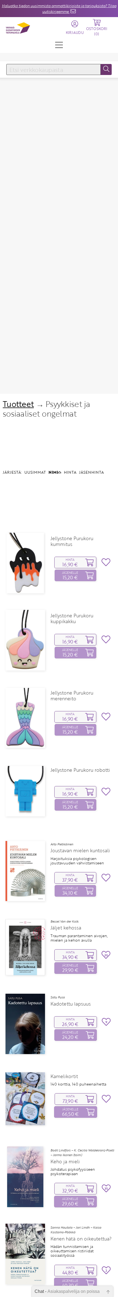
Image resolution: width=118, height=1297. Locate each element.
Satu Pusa (57, 997)
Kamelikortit (64, 1076)
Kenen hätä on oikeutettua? (80, 1239)
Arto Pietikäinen (61, 844)
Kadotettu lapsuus (70, 1004)
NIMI (53, 472)
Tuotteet (18, 404)
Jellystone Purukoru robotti (80, 770)
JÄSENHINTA (91, 472)
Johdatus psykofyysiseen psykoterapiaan (72, 1171)
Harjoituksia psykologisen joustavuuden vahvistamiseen (77, 860)
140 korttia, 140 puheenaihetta (78, 1084)
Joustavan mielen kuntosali (80, 850)
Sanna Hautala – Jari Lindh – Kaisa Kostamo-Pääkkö (75, 1229)
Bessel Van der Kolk (64, 921)
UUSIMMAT (35, 472)
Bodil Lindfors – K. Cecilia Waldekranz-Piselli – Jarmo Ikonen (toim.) (82, 1152)
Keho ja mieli (65, 1161)
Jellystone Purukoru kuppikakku (71, 618)
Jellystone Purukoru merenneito (71, 695)
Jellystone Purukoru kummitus (71, 541)
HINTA (70, 472)
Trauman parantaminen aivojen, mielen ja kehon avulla (79, 938)
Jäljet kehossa (65, 928)
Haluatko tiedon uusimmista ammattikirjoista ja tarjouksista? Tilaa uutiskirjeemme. (59, 8)
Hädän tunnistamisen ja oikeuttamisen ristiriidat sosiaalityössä (72, 1251)
